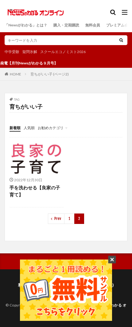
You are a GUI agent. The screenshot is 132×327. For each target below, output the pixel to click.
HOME (15, 74)
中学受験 (12, 51)
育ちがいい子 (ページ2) (49, 74)
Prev (57, 218)
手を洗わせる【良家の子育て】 (35, 191)
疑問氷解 (29, 51)
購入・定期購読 (66, 25)
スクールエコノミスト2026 (63, 51)
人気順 (29, 127)
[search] (121, 40)
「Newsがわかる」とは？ (26, 25)
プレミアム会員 (119, 25)
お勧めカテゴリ (51, 127)
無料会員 (92, 25)
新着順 (15, 127)
